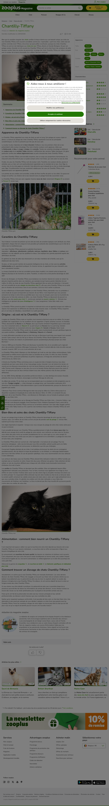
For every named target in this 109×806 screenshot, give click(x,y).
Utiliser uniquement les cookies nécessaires (55, 121)
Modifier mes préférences (55, 108)
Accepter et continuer (55, 114)
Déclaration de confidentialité (71, 102)
